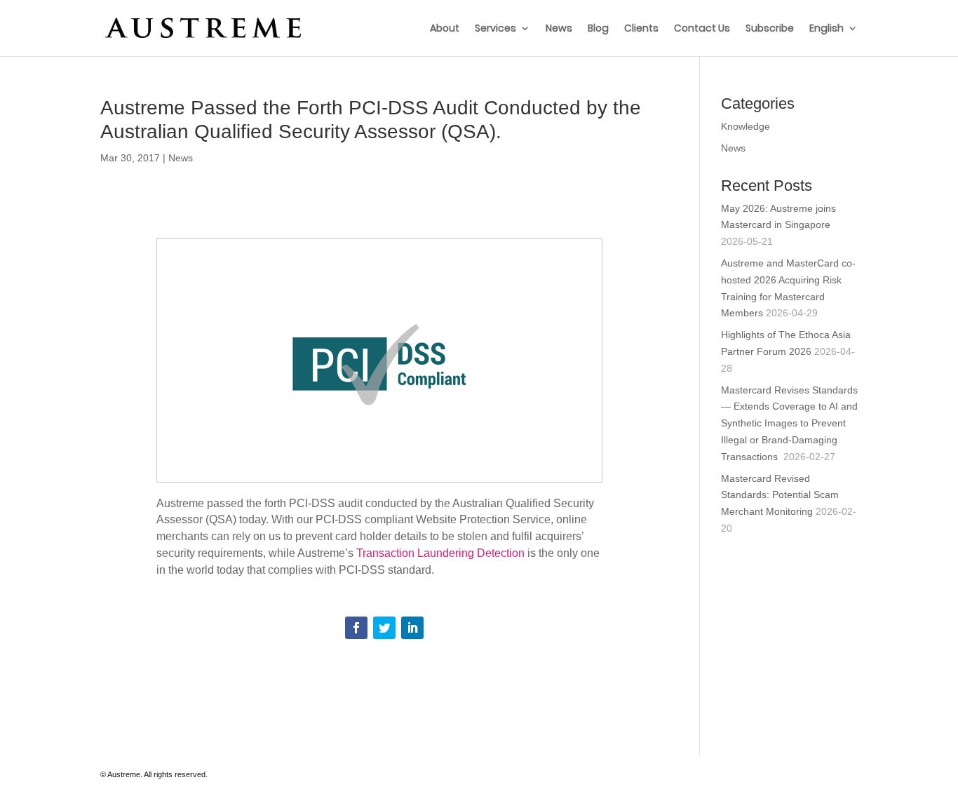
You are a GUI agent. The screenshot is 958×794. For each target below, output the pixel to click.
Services (495, 29)
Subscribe (770, 29)
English (826, 29)
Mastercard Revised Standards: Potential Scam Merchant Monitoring (780, 495)
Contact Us (702, 29)
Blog (598, 29)
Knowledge (745, 126)
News (559, 29)
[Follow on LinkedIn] (412, 628)
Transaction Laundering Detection (440, 553)
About (444, 29)
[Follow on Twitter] (384, 628)
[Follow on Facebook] (356, 628)
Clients (641, 29)
